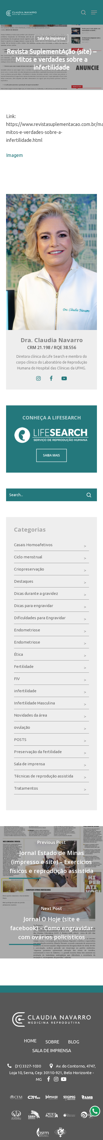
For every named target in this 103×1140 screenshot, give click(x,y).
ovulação (22, 727)
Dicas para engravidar (33, 605)
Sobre (52, 1041)
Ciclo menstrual (28, 557)
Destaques (23, 581)
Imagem (14, 155)
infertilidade (25, 691)
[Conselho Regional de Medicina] (34, 1104)
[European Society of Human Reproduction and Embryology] (87, 1122)
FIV (17, 678)
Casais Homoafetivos (33, 544)
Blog (73, 1041)
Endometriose (27, 630)
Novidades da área (30, 715)
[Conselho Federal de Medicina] (16, 1104)
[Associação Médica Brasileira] (87, 1104)
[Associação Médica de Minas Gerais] (16, 1122)
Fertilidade (24, 666)
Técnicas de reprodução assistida (43, 776)
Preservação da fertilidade (38, 751)
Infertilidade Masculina (34, 703)
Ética (18, 654)
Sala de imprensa (51, 38)
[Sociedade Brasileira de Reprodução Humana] (34, 1122)
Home (30, 1040)
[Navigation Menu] (94, 12)
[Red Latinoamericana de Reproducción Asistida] (69, 1122)
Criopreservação (29, 569)
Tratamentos (26, 788)
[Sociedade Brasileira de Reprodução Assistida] (51, 1122)
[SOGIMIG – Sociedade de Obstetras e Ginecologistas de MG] (69, 1104)
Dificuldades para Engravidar (39, 618)
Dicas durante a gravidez (36, 593)
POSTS (20, 739)
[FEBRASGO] (51, 1104)
